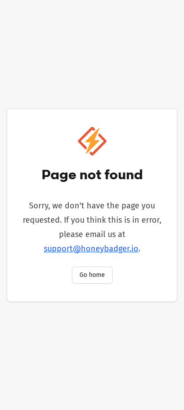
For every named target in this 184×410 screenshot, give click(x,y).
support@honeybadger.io (91, 249)
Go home (92, 275)
